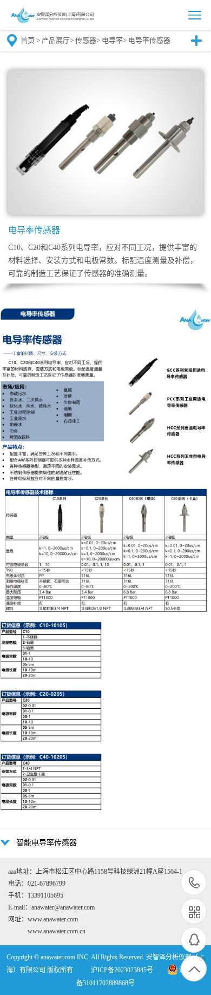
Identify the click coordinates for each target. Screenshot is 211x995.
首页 (28, 40)
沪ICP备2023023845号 (122, 970)
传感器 (85, 40)
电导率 (112, 40)
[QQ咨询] (194, 940)
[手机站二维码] (194, 911)
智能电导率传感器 (46, 843)
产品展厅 (56, 40)
